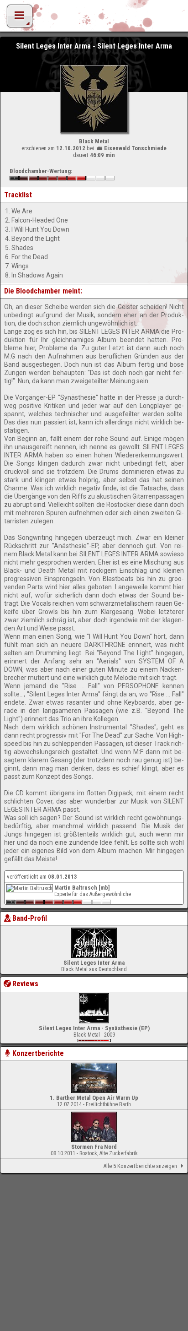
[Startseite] (94, 18)
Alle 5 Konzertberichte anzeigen (140, 1166)
